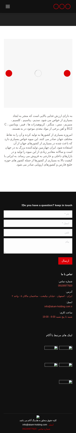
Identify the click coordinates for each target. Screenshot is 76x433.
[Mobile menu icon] (8, 6)
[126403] (38, 73)
